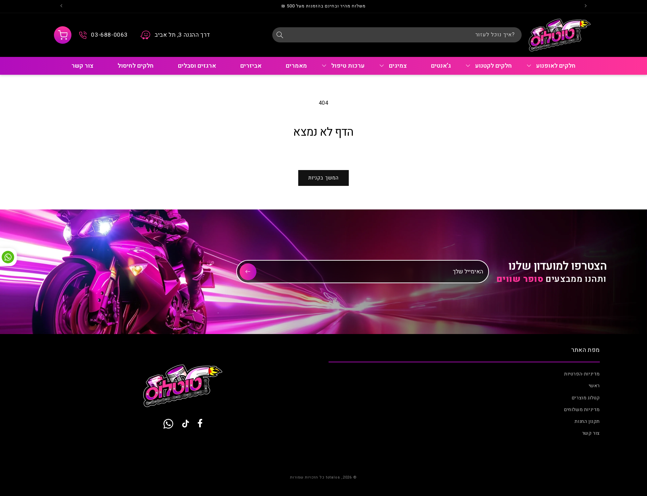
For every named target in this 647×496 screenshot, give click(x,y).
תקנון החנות (587, 421)
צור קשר (591, 433)
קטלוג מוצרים (586, 397)
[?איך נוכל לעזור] (279, 34)
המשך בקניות (323, 177)
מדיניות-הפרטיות (582, 373)
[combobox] (397, 34)
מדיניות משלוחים (582, 409)
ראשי (594, 385)
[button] (62, 35)
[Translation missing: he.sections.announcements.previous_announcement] (585, 6)
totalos (333, 477)
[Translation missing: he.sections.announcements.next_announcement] (61, 6)
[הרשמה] (248, 271)
